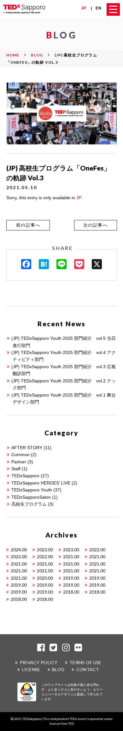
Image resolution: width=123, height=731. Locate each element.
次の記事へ (95, 225)
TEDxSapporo (25, 475)
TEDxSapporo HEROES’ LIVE (40, 482)
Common (20, 454)
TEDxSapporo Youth (31, 489)
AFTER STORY (26, 447)
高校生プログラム (29, 504)
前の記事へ (28, 225)
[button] (28, 225)
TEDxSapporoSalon (31, 497)
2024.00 (19, 549)
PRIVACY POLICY (39, 662)
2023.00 (45, 549)
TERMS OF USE (85, 662)
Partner (18, 461)
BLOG (58, 669)
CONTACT (87, 669)
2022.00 (97, 549)
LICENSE (31, 669)
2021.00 (71, 556)
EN (99, 8)
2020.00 (45, 578)
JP (83, 8)
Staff (15, 468)
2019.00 (71, 578)
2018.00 (71, 592)
